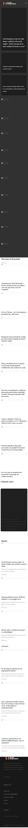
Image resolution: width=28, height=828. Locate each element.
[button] (14, 263)
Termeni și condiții (8, 797)
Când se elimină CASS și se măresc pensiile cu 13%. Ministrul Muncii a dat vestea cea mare (13, 421)
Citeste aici (4, 574)
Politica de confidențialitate (11, 794)
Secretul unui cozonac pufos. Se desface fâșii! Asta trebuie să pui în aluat (14, 564)
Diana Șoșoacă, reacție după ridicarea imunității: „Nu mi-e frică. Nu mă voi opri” (12, 172)
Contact (6, 800)
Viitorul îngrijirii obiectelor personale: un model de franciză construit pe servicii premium (13, 448)
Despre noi (6, 791)
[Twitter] (4, 774)
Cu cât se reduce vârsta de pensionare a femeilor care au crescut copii (12, 127)
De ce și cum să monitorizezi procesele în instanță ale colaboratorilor (11, 474)
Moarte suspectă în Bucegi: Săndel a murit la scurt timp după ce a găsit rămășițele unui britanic (14, 89)
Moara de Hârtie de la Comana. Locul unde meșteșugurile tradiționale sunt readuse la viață (13, 366)
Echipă (5, 803)
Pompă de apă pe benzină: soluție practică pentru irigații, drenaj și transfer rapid (13, 339)
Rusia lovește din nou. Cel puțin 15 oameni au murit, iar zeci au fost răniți (13, 221)
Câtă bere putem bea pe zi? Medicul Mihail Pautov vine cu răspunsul (12, 741)
